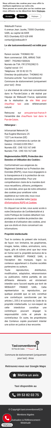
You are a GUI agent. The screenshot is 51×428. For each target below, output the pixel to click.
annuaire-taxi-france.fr (35, 112)
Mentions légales (25, 414)
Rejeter (22, 16)
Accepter (9, 16)
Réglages (41, 11)
